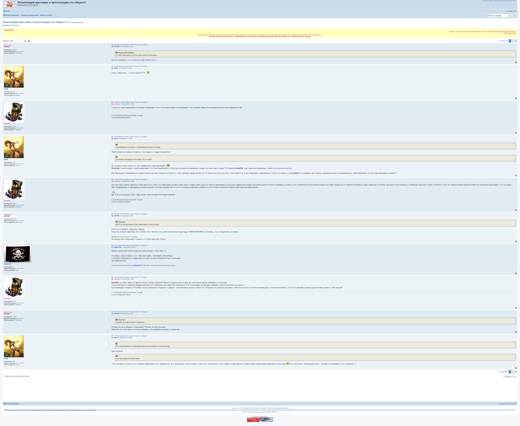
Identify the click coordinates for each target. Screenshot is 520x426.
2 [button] (512, 41)
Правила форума (35, 410)
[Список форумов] (10, 4)
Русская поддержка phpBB (280, 408)
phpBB (247, 408)
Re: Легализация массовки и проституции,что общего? (130, 44)
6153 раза (18, 53)
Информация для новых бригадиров (55, 410)
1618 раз (18, 129)
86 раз (17, 95)
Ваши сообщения (22, 410)
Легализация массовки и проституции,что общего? (34, 22)
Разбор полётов (76, 22)
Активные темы (10, 410)
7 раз (17, 270)
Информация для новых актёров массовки (82, 410)
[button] (516, 41)
